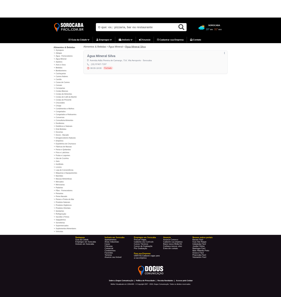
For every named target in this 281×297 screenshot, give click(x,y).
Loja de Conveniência (64, 170)
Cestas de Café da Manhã (66, 97)
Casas (107, 244)
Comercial (109, 248)
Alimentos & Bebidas (64, 47)
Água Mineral (61, 59)
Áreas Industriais (112, 242)
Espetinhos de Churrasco (66, 144)
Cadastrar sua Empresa (171, 39)
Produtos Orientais (63, 208)
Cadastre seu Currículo (143, 242)
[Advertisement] (140, 8)
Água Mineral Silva (135, 46)
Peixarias (59, 193)
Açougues (60, 50)
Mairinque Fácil (198, 248)
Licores (59, 167)
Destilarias (60, 123)
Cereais (59, 85)
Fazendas (109, 253)
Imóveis (126, 39)
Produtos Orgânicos (64, 205)
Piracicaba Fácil (199, 255)
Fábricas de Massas (64, 147)
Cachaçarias (61, 74)
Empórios (59, 141)
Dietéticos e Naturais (64, 126)
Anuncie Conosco (170, 240)
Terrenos (108, 255)
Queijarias (60, 211)
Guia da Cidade (79, 39)
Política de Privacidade (145, 281)
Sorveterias (60, 223)
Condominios (110, 250)
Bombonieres (61, 71)
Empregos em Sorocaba (85, 242)
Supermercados (62, 226)
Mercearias (60, 185)
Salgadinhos (61, 220)
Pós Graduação (140, 248)
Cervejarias (60, 88)
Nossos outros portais (202, 237)
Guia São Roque (199, 242)
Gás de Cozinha (62, 158)
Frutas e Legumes (63, 155)
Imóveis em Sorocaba (84, 244)
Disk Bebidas (61, 129)
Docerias (59, 132)
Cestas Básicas (62, 91)
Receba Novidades (165, 281)
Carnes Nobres (62, 76)
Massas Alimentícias (64, 179)
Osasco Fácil (198, 253)
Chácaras (109, 246)
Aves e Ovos (61, 65)
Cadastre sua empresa (172, 242)
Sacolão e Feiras (62, 217)
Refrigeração (61, 214)
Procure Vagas (140, 240)
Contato (196, 39)
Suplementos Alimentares (66, 229)
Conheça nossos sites (172, 246)
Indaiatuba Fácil (199, 244)
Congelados (61, 112)
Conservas (60, 117)
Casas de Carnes (63, 82)
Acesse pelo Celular (184, 281)
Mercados (60, 182)
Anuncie (146, 39)
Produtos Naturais (63, 202)
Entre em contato (170, 248)
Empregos (104, 39)
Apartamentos (110, 240)
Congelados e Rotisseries (66, 114)
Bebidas (59, 68)
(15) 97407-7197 (99, 64)
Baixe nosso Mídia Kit (172, 244)
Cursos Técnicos (141, 244)
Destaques (80, 237)
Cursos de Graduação (143, 246)
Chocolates (60, 103)
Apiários (59, 62)
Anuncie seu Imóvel (113, 257)
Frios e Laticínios (62, 152)
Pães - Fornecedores (64, 191)
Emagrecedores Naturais (66, 138)
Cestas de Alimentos (64, 94)
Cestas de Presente (63, 100)
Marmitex (59, 176)
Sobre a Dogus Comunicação (121, 281)
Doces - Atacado (62, 135)
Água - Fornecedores (64, 56)
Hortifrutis (59, 164)
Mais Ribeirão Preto (200, 250)
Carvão (59, 79)
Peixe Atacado (61, 196)
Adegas (59, 53)
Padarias (59, 188)
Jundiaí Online (198, 246)
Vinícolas (59, 231)
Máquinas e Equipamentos (66, 173)
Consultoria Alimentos (64, 120)
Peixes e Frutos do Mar (65, 199)
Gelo (58, 161)
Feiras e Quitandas (63, 150)
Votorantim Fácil (199, 257)
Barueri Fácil (197, 240)
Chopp (58, 106)
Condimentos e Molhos (65, 109)
